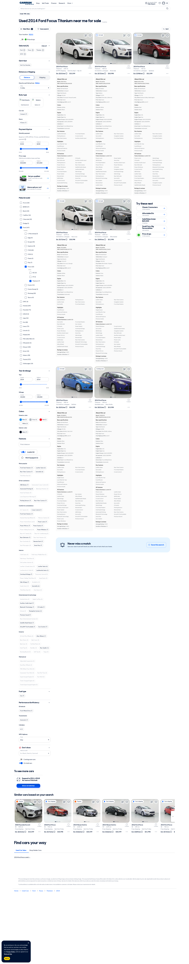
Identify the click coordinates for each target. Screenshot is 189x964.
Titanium (50, 891)
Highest (39, 142)
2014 (58, 891)
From (21, 737)
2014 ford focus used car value (24, 857)
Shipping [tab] (42, 77)
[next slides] (173, 816)
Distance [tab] (27, 77)
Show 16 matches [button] (28, 786)
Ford (34, 891)
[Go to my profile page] (165, 3)
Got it (7, 958)
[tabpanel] (34, 86)
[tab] (21, 850)
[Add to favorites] (90, 35)
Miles (21, 86)
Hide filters (27, 29)
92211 (37, 83)
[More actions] (90, 73)
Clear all (44, 46)
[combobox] (33, 753)
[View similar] (86, 35)
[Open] (48, 753)
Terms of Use (8, 954)
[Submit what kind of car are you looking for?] (167, 8)
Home (16, 891)
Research (62, 3)
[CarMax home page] (27, 3)
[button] (22, 50)
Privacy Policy (10, 951)
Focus (41, 891)
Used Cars (25, 891)
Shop (38, 3)
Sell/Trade (45, 3)
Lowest (22, 142)
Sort (167, 29)
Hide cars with (24, 750)
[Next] (90, 48)
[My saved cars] (160, 3)
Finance (53, 3)
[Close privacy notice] (28, 942)
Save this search (157, 545)
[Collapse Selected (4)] (49, 46)
